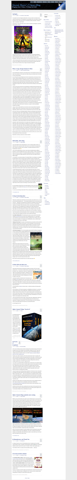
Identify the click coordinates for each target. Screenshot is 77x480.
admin (17, 15)
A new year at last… (48, 23)
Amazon (24, 186)
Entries (47, 201)
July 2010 (46, 146)
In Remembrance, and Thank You (20, 439)
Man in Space (47, 188)
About (49, 39)
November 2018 (57, 72)
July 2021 (46, 55)
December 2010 (47, 139)
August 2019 (47, 71)
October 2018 (47, 81)
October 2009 (47, 156)
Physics (56, 21)
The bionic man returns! (48, 21)
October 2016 (47, 108)
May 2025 (46, 45)
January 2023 (47, 47)
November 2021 (47, 52)
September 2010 (47, 143)
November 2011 (47, 126)
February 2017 (47, 102)
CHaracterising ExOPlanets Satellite (19, 383)
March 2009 (47, 166)
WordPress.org (47, 204)
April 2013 (56, 106)
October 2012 (47, 116)
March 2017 (47, 101)
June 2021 (56, 49)
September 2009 (57, 150)
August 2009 (47, 159)
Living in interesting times (18, 196)
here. (17, 329)
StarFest (20, 286)
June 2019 (46, 74)
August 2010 (47, 145)
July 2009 (46, 160)
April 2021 (46, 58)
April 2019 (46, 75)
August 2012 (47, 118)
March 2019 (57, 69)
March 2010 (57, 143)
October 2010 (47, 142)
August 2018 (47, 82)
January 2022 (47, 51)
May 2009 (46, 163)
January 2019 (47, 78)
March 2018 (57, 79)
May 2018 (46, 85)
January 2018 (47, 88)
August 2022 (47, 48)
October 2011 (47, 128)
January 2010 (47, 153)
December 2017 (47, 89)
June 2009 (46, 162)
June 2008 (56, 170)
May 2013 (46, 112)
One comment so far (16, 260)
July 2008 (46, 176)
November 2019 (47, 68)
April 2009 (56, 157)
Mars (46, 189)
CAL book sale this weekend (19, 453)
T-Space (25, 15)
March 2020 (47, 64)
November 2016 (47, 106)
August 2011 (47, 129)
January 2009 (47, 169)
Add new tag (56, 29)
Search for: (46, 14)
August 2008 (57, 167)
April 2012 (46, 119)
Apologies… (15, 14)
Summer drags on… (48, 24)
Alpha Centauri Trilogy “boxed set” (21, 309)
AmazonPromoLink (19, 216)
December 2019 (57, 59)
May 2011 (46, 132)
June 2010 (56, 140)
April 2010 (46, 149)
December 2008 (47, 170)
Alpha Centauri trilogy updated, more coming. (23, 395)
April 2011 (46, 133)
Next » (29, 478)
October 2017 (47, 92)
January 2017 (57, 96)
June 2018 (56, 76)
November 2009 (47, 155)
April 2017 (46, 99)
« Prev (26, 478)
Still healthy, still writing (18, 140)
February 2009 (57, 160)
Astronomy (21, 346)
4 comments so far (16, 435)
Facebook (40, 189)
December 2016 (47, 105)
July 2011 (56, 123)
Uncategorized (25, 70)
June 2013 (56, 103)
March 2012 (57, 113)
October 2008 (47, 173)
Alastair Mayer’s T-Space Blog (26, 5)
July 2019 (46, 72)
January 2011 (57, 130)
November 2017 (47, 91)
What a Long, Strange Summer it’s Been (22, 68)
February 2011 (47, 136)
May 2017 (46, 98)
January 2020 (47, 65)
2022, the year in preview (48, 27)
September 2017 (57, 86)
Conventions (22, 15)
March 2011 (46, 135)
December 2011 (47, 125)
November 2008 (47, 172)
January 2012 (57, 116)
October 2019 (57, 62)
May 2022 (56, 42)
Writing (28, 15)
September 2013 (47, 109)
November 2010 (57, 133)
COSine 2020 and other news (19, 264)
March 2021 (57, 52)
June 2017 (56, 89)
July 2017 (46, 95)
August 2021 (47, 54)
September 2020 (47, 61)
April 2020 (46, 62)
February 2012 (47, 122)
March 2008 (47, 179)
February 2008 (47, 180)
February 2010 (47, 152)
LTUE (17, 279)
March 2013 (47, 115)
